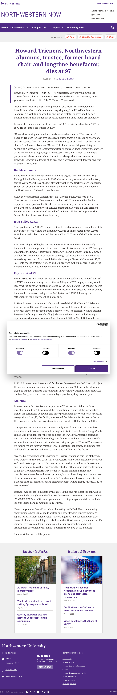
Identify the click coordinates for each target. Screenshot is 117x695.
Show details (98, 361)
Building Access (68, 662)
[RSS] (49, 691)
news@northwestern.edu (13, 676)
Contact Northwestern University (74, 673)
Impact (57, 27)
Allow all (91, 369)
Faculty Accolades (91, 37)
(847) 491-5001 (11, 670)
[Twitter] (31, 691)
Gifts (111, 37)
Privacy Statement (69, 677)
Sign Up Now (45, 667)
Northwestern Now (31, 15)
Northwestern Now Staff (65, 79)
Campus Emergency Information (74, 666)
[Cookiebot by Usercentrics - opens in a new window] (98, 324)
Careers (65, 669)
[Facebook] (27, 691)
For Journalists (105, 4)
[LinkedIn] (45, 691)
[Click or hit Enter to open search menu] (113, 27)
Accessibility (67, 659)
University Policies (69, 684)
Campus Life (39, 27)
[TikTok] (42, 691)
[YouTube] (38, 691)
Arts (72, 37)
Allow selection (58, 369)
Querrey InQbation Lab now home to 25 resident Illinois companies (32, 618)
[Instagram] (34, 691)
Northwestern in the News (103, 11)
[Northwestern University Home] (10, 3)
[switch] (45, 353)
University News (76, 27)
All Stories (97, 15)
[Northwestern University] (58, 646)
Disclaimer (113, 691)
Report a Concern (68, 680)
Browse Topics (98, 18)
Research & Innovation (13, 27)
